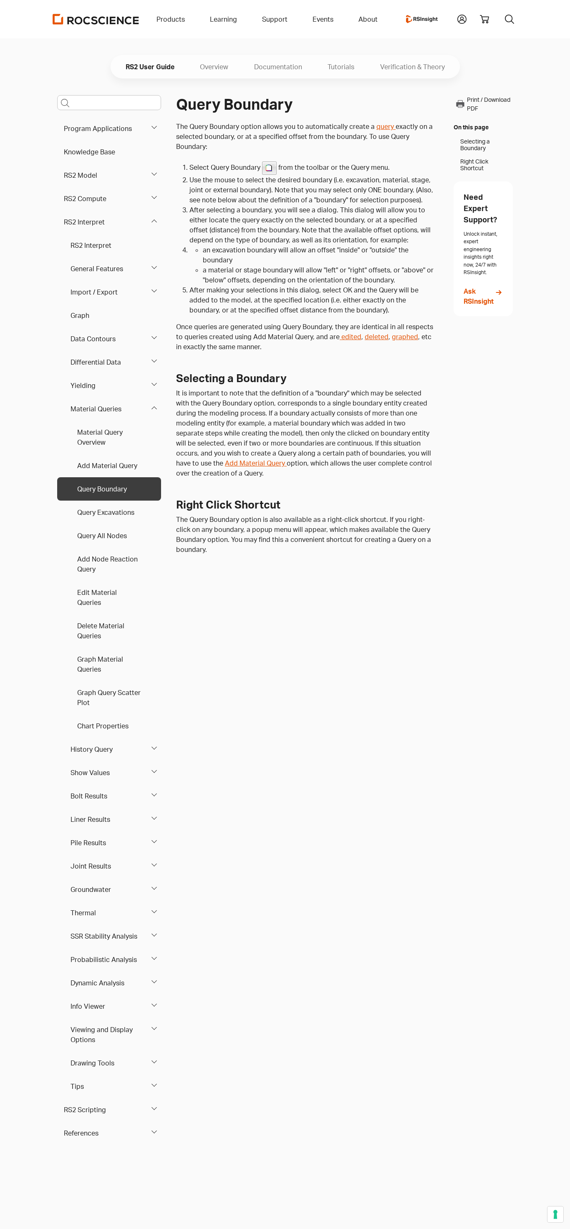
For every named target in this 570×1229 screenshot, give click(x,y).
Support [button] (275, 19)
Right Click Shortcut (474, 164)
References (81, 1133)
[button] (461, 18)
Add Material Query (107, 465)
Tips (77, 1086)
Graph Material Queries (100, 664)
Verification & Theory (412, 67)
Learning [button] (223, 19)
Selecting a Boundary (475, 144)
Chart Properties (103, 726)
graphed (405, 336)
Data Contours (93, 339)
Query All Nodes (102, 535)
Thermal (83, 913)
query (386, 126)
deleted (376, 336)
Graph (80, 315)
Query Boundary (102, 489)
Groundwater (91, 889)
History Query (92, 749)
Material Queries (96, 409)
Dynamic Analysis (97, 983)
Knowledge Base (89, 152)
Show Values (90, 772)
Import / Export (94, 292)
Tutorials (341, 67)
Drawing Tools (92, 1063)
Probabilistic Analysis (104, 959)
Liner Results (90, 819)
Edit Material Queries (97, 597)
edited (350, 336)
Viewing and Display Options (102, 1034)
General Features (97, 268)
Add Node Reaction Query (107, 564)
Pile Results (88, 843)
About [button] (368, 19)
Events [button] (323, 19)
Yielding (83, 385)
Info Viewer (88, 1006)
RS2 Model (80, 175)
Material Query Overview (100, 437)
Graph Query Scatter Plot (109, 697)
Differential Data (96, 362)
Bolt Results (89, 796)
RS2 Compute (85, 198)
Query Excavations (105, 512)
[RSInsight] (421, 19)
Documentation (278, 67)
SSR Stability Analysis (104, 936)
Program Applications (98, 128)
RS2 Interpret (84, 222)
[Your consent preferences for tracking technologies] (555, 1214)
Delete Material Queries (100, 631)
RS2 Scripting (85, 1110)
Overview (214, 67)
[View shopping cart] (484, 19)
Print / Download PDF (488, 104)
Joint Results (91, 866)
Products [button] (170, 19)
